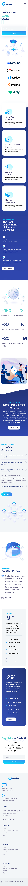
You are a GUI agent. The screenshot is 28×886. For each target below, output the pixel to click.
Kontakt (5, 833)
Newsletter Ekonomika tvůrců (10, 830)
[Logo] (7, 4)
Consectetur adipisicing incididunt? (12, 486)
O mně (4, 828)
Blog (4, 835)
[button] (14, 456)
